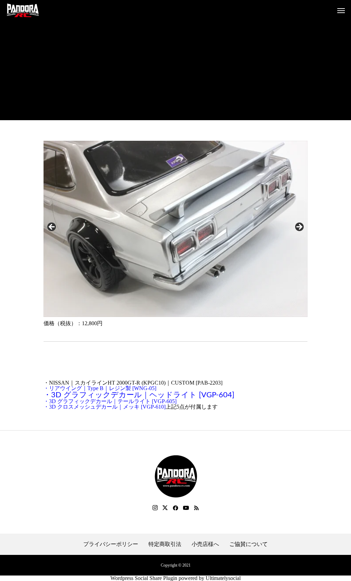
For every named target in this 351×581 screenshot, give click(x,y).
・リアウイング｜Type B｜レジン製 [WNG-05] (100, 388)
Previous (52, 227)
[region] (175, 229)
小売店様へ (205, 544)
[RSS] (196, 507)
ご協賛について (248, 544)
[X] (165, 507)
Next (299, 227)
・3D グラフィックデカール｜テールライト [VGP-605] (110, 401)
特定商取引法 (164, 544)
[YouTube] (186, 507)
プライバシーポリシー (110, 544)
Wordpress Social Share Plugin (144, 578)
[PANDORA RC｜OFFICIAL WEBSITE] (23, 10)
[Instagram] (155, 507)
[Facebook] (175, 507)
